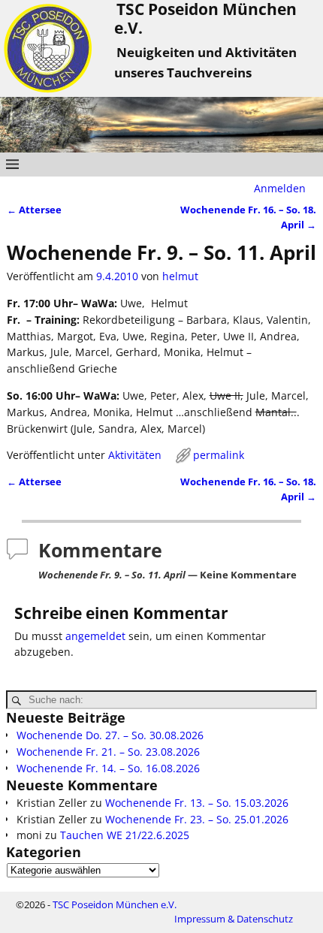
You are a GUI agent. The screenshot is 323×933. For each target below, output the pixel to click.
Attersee (34, 210)
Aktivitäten (135, 455)
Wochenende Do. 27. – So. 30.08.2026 (110, 735)
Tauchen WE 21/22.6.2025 (124, 835)
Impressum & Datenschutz (233, 918)
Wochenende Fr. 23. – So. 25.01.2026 (196, 819)
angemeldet (95, 636)
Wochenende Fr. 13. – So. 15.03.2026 (196, 803)
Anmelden (280, 188)
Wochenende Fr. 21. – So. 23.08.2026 (108, 751)
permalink (218, 455)
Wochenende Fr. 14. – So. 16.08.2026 (108, 768)
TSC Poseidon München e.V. (115, 904)
